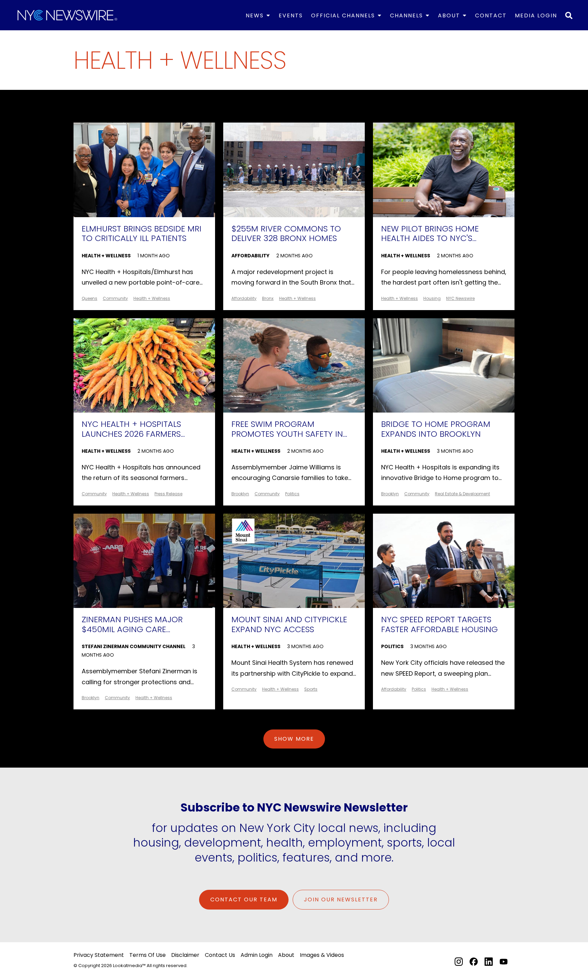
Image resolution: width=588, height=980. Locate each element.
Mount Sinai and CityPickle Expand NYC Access (289, 625)
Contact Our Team (243, 899)
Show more (294, 739)
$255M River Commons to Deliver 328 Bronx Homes (286, 234)
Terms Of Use (147, 955)
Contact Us (220, 955)
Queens (89, 298)
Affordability (250, 255)
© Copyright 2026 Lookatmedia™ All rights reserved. (130, 965)
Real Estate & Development (462, 494)
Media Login (536, 15)
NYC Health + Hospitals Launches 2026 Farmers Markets (131, 429)
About (449, 15)
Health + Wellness (106, 255)
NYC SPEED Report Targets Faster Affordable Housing (439, 625)
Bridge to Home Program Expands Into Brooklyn (435, 429)
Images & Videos (322, 955)
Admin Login (257, 955)
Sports (310, 689)
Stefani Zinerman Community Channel (133, 646)
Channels (406, 15)
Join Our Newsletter (341, 899)
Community (115, 298)
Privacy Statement (99, 955)
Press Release (168, 494)
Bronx (268, 298)
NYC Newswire (460, 298)
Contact (491, 15)
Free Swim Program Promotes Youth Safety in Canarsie (287, 429)
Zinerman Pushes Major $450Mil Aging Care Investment (132, 625)
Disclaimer (185, 955)
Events (291, 15)
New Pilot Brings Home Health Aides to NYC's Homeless (430, 234)
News (255, 15)
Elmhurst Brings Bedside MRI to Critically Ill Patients (141, 234)
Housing (432, 298)
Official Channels (343, 15)
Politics (292, 494)
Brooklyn (240, 494)
